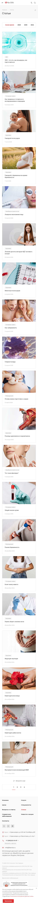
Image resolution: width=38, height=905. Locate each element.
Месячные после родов (12, 291)
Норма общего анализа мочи (14, 621)
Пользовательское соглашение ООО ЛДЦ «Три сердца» (18, 875)
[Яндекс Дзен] (12, 826)
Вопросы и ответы (8, 809)
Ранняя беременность (12, 547)
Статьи (23, 809)
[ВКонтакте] (4, 826)
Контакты (5, 821)
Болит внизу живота (11, 584)
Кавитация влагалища (12, 696)
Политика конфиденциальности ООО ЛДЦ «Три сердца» (19, 873)
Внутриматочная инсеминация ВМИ (17, 770)
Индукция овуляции (11, 658)
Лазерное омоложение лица (14, 214)
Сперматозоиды (10, 362)
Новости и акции (27, 814)
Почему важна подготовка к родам (16, 399)
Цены (4, 805)
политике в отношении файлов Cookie (21, 896)
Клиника (5, 800)
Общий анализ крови (12, 510)
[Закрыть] (36, 888)
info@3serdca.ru (10, 847)
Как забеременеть (11, 328)
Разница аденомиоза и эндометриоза (17, 436)
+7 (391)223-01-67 (11, 840)
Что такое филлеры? (11, 473)
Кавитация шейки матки (13, 733)
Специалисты (26, 805)
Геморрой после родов (12, 138)
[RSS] (35, 10)
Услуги (23, 800)
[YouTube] (8, 826)
